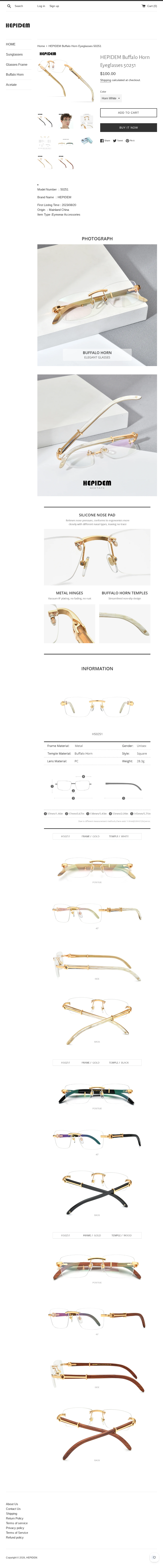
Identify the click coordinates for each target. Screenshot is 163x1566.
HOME (11, 44)
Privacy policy (15, 1528)
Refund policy (15, 1537)
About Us (12, 1504)
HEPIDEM (31, 1557)
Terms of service (17, 1523)
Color (103, 91)
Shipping (105, 80)
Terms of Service (17, 1532)
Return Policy (14, 1518)
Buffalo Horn (15, 74)
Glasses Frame (16, 64)
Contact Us (13, 1508)
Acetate (11, 84)
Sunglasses (14, 54)
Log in (41, 6)
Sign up (54, 6)
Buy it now (128, 127)
